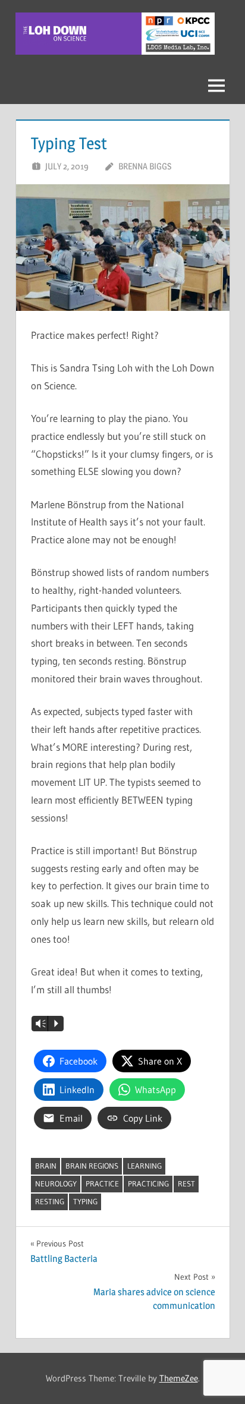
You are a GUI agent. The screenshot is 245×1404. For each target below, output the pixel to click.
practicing (148, 1183)
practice (102, 1183)
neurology (56, 1183)
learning (144, 1165)
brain (45, 1165)
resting (49, 1201)
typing (85, 1201)
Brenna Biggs (144, 166)
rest (186, 1183)
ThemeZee (178, 1378)
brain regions (91, 1165)
